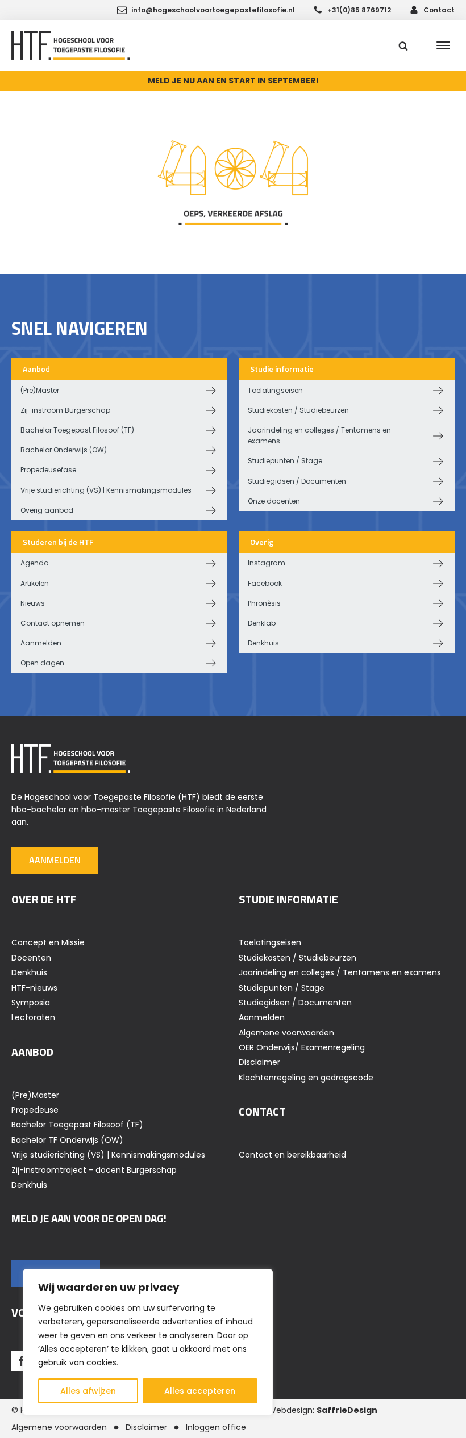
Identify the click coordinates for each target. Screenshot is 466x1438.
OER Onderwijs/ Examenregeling (302, 1047)
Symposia (30, 1002)
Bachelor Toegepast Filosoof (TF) (77, 430)
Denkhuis (263, 643)
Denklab (262, 623)
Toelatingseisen (275, 390)
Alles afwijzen (88, 1391)
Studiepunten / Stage (285, 461)
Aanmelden (40, 643)
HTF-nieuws (34, 987)
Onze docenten (274, 501)
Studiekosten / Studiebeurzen (298, 410)
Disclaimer (259, 1062)
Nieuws (32, 603)
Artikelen (34, 583)
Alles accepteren (199, 1391)
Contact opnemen (52, 623)
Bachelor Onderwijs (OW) (63, 450)
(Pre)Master (39, 390)
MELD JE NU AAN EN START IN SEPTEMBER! (233, 80)
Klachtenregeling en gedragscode (306, 1077)
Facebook (265, 583)
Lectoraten (33, 1017)
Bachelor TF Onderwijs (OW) (67, 1140)
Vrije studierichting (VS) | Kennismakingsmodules (106, 490)
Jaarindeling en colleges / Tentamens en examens (319, 435)
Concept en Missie (48, 942)
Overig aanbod (46, 510)
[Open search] (403, 45)
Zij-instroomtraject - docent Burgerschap (94, 1170)
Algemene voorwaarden (286, 1032)
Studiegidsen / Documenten (297, 481)
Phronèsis (264, 603)
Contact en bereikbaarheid (292, 1154)
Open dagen (42, 663)
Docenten (31, 957)
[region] (148, 1342)
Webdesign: (322, 1410)
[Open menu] (443, 45)
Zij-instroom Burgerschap (65, 410)
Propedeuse (35, 1110)
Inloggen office (216, 1427)
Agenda (34, 563)
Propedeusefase (48, 470)
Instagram (266, 563)
